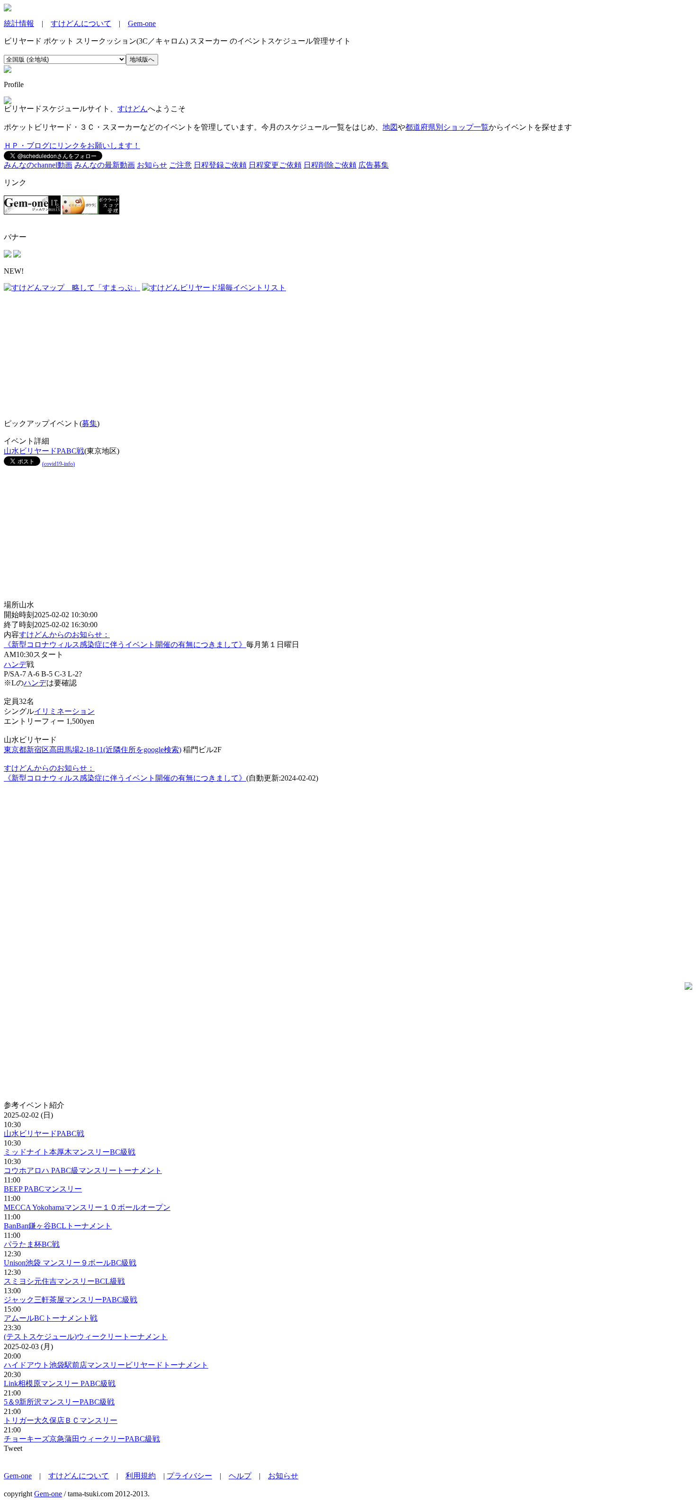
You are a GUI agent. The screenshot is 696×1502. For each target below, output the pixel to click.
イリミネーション (64, 711)
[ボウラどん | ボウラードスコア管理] (90, 212)
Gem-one (142, 23)
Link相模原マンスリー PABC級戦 (60, 1383)
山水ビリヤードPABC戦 (44, 451)
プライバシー (189, 1476)
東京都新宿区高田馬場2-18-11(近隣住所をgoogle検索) (92, 750)
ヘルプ (240, 1476)
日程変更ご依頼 (275, 165)
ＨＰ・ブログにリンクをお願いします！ (72, 146)
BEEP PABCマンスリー (43, 1189)
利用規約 (140, 1476)
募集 (89, 423)
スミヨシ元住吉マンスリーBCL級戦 (64, 1281)
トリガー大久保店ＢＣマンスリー (60, 1420)
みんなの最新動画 (104, 165)
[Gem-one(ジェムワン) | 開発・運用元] (32, 212)
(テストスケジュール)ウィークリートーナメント (86, 1337)
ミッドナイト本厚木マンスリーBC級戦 (69, 1152)
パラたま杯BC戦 (32, 1244)
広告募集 (373, 165)
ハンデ (15, 664)
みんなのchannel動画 (38, 165)
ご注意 (180, 165)
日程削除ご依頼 (330, 165)
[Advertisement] (63, 352)
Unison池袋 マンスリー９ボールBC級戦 (70, 1263)
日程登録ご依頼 (220, 165)
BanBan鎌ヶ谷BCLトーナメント (58, 1226)
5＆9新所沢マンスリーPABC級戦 (59, 1402)
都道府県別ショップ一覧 (447, 127)
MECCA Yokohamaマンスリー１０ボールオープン (87, 1207)
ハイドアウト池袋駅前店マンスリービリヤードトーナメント (106, 1365)
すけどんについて (81, 23)
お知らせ (152, 165)
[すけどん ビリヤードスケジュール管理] (7, 9)
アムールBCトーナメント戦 (51, 1318)
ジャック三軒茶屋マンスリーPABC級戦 (70, 1300)
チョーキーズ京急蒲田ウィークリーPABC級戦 (82, 1439)
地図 (390, 127)
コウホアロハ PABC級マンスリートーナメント (83, 1170)
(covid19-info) (58, 464)
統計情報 (19, 23)
